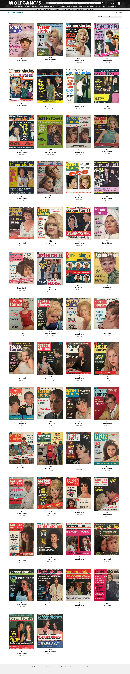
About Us (72, 667)
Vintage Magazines (83, 6)
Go (103, 3)
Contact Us (64, 667)
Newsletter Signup (47, 667)
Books (105, 6)
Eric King (39, 9)
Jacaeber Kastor (48, 9)
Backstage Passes (72, 6)
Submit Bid (63, 9)
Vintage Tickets (54, 6)
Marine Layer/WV (44, 6)
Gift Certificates (35, 667)
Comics (100, 6)
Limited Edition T (79, 9)
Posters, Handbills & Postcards (21, 6)
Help (97, 667)
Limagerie (56, 9)
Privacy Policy (90, 667)
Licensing (56, 667)
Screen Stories (15, 12)
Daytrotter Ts (89, 9)
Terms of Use (80, 667)
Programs (62, 6)
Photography (35, 6)
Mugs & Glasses (112, 6)
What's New (70, 9)
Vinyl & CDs (93, 6)
